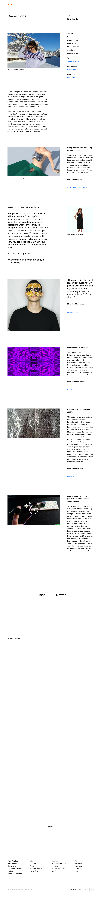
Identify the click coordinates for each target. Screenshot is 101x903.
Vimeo (77, 871)
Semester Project (73, 61)
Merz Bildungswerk (27, 889)
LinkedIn (78, 868)
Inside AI (69, 390)
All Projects (50, 826)
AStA (54, 871)
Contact (33, 863)
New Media (71, 69)
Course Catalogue (59, 863)
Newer (61, 595)
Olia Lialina (71, 77)
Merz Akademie (12, 5)
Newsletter (34, 871)
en (91, 889)
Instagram (78, 866)
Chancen (55, 866)
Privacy (79, 889)
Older (41, 595)
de (87, 889)
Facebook (78, 863)
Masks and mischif (72, 312)
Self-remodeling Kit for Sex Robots (77, 187)
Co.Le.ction (70, 477)
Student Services (36, 868)
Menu (92, 5)
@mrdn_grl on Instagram (24, 260)
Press (32, 866)
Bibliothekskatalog (59, 868)
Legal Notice (73, 889)
